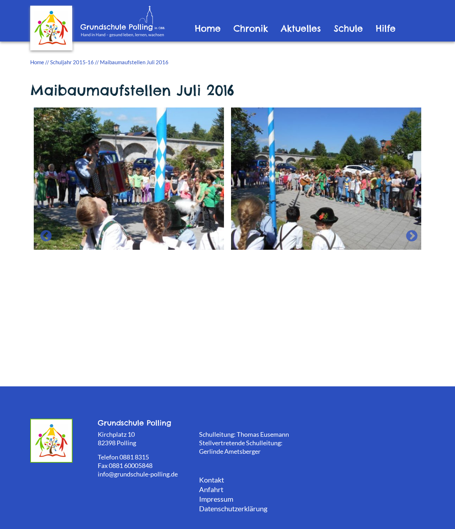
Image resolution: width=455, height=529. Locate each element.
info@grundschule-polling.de (138, 474)
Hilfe (386, 28)
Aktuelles (301, 28)
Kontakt (211, 479)
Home (208, 28)
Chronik (251, 28)
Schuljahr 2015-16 (72, 62)
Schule (348, 28)
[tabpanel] (129, 178)
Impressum (216, 499)
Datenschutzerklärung (233, 508)
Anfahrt (211, 489)
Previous (43, 233)
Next (408, 233)
